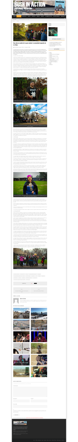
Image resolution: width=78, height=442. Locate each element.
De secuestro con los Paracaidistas (21, 339)
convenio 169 (22, 274)
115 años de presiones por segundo (21, 374)
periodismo (15, 277)
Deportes (33, 16)
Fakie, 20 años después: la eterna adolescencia (21, 362)
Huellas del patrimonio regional (53, 59)
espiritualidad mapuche (32, 274)
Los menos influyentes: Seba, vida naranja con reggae (21, 291)
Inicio (14, 16)
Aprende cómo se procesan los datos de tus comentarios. (34, 417)
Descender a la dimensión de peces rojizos (39, 327)
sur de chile (35, 277)
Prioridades (39, 339)
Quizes (29, 16)
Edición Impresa (56, 16)
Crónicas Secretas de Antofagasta (54, 54)
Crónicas (19, 16)
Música (38, 16)
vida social (28, 279)
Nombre (15, 398)
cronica (27, 274)
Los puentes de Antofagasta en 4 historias (24, 19)
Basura (42, 16)
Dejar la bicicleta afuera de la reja (21, 351)
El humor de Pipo (48, 16)
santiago (23, 277)
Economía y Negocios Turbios (53, 56)
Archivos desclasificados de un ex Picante (55, 45)
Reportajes (24, 16)
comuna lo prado (16, 274)
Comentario (15, 385)
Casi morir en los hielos (39, 316)
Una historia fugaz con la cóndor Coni (54, 43)
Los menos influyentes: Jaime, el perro (55, 44)
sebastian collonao (29, 277)
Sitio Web (15, 404)
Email (32, 398)
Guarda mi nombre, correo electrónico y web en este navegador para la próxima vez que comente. (29, 411)
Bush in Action (16, 47)
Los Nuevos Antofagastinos (53, 61)
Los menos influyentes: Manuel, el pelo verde (39, 374)
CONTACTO (63, 16)
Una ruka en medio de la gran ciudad (19, 279)
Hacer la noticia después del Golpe (39, 290)
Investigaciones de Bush (52, 60)
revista (20, 277)
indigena (39, 274)
